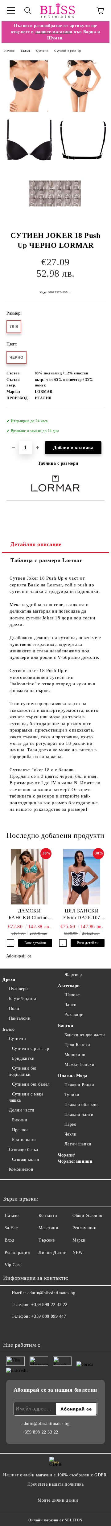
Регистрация (17, 1252)
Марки (79, 1240)
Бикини (19, 1120)
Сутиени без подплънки (23, 1071)
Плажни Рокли (79, 1085)
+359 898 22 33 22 (49, 1304)
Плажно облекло (80, 1104)
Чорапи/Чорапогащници (75, 1158)
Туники (72, 1094)
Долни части (22, 1110)
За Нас (11, 1228)
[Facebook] (11, 1329)
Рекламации (84, 1228)
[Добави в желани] (95, 418)
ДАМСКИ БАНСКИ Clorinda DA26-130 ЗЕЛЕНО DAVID (29, 915)
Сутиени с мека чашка (26, 1097)
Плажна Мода (72, 1075)
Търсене (47, 1240)
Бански (65, 1025)
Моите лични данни (58, 1500)
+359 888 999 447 (48, 1316)
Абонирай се (18, 956)
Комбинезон (21, 1169)
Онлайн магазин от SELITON (55, 1520)
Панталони (20, 1018)
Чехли (70, 1134)
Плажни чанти (78, 1114)
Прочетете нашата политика (55, 1484)
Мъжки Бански (79, 1064)
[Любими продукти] (83, 10)
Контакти (48, 1215)
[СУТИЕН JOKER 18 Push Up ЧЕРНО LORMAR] (29, 86)
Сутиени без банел (31, 1084)
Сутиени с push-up (67, 50)
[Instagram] (25, 1329)
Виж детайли (35, 943)
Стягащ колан (25, 1159)
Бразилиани (24, 1139)
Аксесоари (69, 985)
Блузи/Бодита (22, 998)
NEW (77, 1252)
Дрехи (8, 979)
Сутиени (42, 50)
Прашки (20, 1130)
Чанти (70, 1004)
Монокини (75, 1054)
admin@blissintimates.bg (51, 1293)
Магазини (48, 1228)
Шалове (72, 995)
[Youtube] (38, 1329)
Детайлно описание (36, 544)
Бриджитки (23, 1058)
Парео (70, 1124)
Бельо (25, 50)
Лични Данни (53, 1252)
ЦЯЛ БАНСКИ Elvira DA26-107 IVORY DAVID (81, 915)
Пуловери (18, 988)
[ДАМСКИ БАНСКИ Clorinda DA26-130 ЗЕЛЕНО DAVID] (29, 876)
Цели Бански (77, 1044)
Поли (14, 1008)
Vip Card (13, 1265)
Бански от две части (84, 1035)
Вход (9, 1240)
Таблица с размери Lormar (46, 560)
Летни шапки (78, 1144)
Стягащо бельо (23, 1149)
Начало (9, 50)
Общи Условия (87, 1215)
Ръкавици (74, 1014)
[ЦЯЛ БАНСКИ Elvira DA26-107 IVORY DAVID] (81, 876)
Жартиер (73, 974)
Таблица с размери (58, 463)
